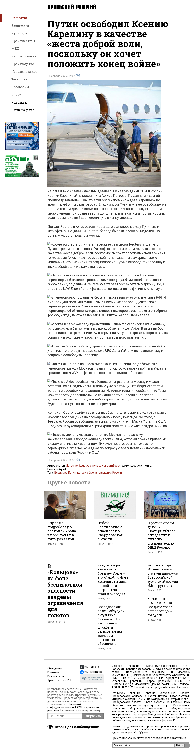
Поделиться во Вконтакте (78, 75)
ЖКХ (15, 48)
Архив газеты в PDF (59, 680)
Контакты (19, 102)
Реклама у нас (22, 110)
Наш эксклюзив (23, 56)
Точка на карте (22, 79)
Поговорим (20, 87)
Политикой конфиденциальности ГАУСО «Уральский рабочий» (73, 707)
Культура (19, 33)
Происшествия (23, 41)
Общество (19, 18)
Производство (22, 64)
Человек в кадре (24, 71)
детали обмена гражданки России (99, 472)
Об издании (54, 668)
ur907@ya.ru (140, 732)
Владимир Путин (65, 472)
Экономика (20, 25)
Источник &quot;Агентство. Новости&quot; (93, 465)
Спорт (16, 95)
